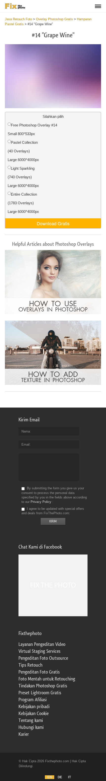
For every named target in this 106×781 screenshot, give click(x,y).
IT (69, 777)
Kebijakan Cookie (33, 713)
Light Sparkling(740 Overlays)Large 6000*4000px (23, 177)
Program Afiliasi (32, 699)
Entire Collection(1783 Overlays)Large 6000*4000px (23, 203)
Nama (25, 431)
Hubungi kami (31, 727)
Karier (23, 734)
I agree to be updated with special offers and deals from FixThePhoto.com (52, 511)
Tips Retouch (30, 665)
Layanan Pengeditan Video (41, 644)
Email (25, 444)
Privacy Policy (41, 502)
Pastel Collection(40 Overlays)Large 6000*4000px (23, 151)
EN (49, 777)
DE (60, 777)
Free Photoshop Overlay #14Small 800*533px (32, 129)
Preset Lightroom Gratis (39, 692)
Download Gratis (53, 223)
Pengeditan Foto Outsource (43, 658)
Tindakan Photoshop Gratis (42, 685)
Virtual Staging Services (39, 651)
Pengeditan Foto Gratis (39, 672)
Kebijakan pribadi (34, 706)
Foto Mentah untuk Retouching (46, 679)
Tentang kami (30, 720)
